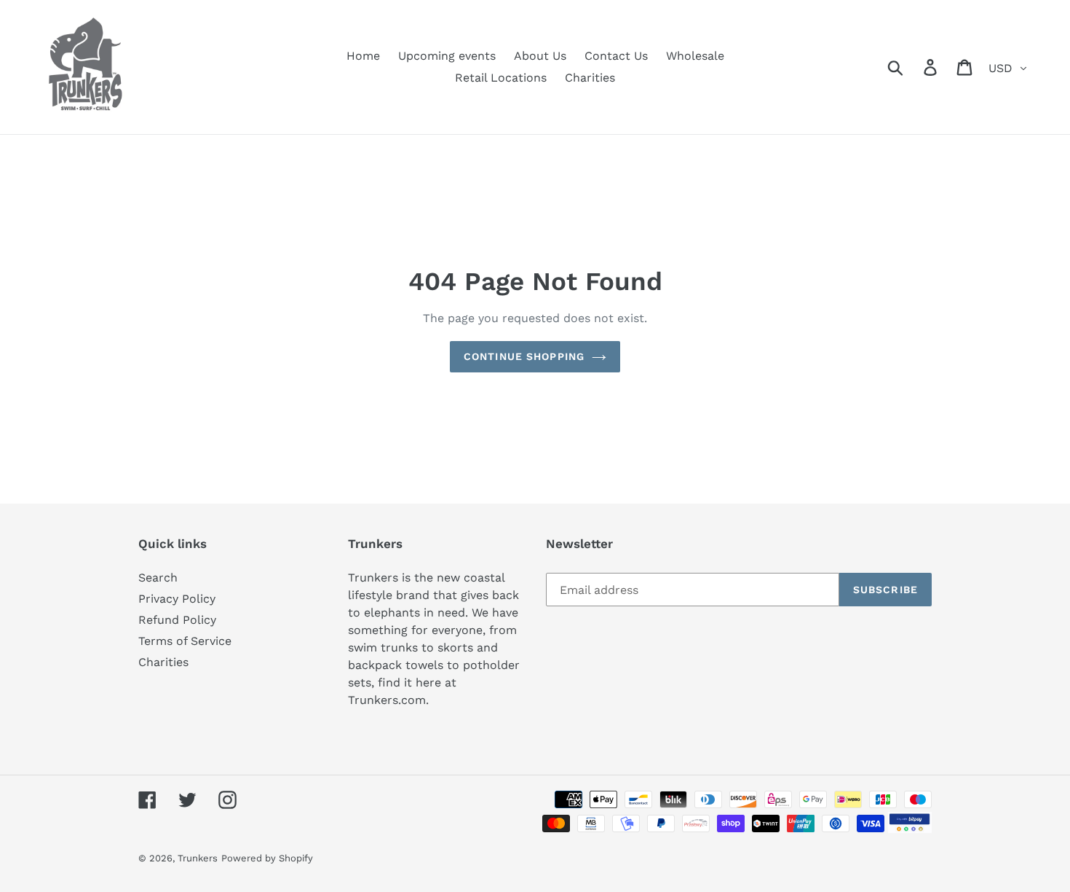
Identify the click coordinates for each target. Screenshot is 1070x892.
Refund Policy (177, 620)
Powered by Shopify (267, 858)
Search (158, 577)
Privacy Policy (176, 599)
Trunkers (198, 858)
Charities (163, 662)
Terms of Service (184, 641)
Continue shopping (524, 356)
